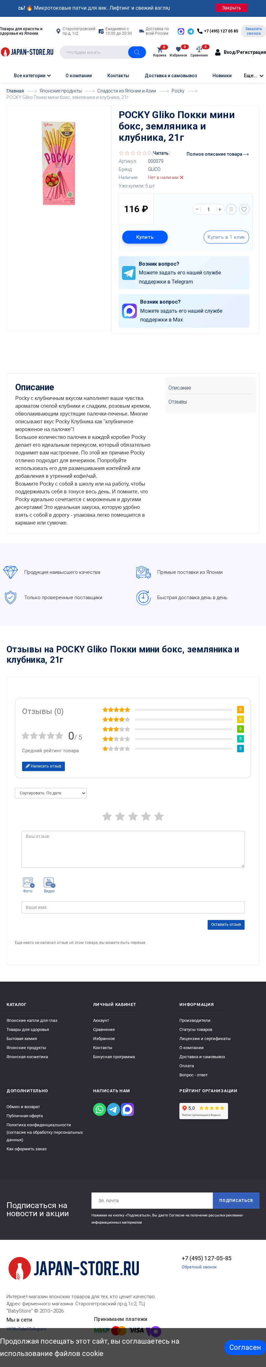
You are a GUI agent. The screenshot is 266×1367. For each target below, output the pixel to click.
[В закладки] (244, 209)
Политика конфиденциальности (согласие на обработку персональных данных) (44, 1132)
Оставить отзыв (226, 924)
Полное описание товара (215, 154)
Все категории (29, 75)
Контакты (118, 75)
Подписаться (236, 1200)
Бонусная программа (114, 1056)
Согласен (245, 1347)
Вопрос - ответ (193, 1074)
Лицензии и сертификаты (205, 1038)
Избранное (104, 1038)
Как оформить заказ (26, 1148)
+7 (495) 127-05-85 (207, 1258)
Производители (195, 1020)
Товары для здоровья (27, 1029)
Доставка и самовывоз (171, 75)
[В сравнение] (231, 209)
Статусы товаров (195, 1029)
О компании (79, 75)
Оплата (186, 1065)
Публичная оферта (24, 1115)
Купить (145, 237)
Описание (179, 388)
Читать (161, 153)
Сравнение (104, 1029)
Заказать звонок (253, 31)
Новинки (222, 75)
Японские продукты (26, 1047)
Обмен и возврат (23, 1106)
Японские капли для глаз (31, 1020)
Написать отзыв (45, 766)
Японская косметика (27, 1056)
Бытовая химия (21, 1038)
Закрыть (231, 7)
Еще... (250, 75)
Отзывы (177, 402)
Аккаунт (101, 1020)
